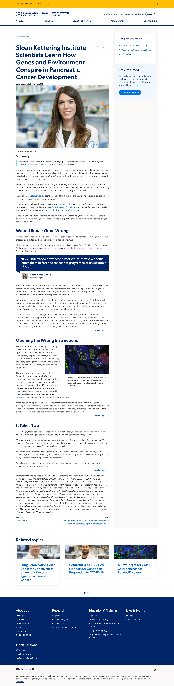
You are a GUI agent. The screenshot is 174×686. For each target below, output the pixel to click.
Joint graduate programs (99, 630)
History (19, 627)
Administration (22, 623)
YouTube (27, 635)
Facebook (20, 635)
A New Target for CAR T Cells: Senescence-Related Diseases (134, 568)
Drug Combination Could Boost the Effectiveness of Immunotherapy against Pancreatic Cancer (86, 522)
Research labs (58, 623)
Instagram (17, 635)
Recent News (24, 37)
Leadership (21, 619)
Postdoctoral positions (26, 658)
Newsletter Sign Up (130, 92)
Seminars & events (133, 619)
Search (150, 14)
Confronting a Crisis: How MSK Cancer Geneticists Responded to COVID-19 (87, 568)
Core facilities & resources (64, 627)
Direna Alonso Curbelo (62, 207)
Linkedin (30, 635)
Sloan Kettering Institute (32, 164)
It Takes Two (126, 54)
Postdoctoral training (98, 619)
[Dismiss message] (157, 3)
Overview (20, 615)
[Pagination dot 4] (88, 593)
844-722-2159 (44, 4)
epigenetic (21, 397)
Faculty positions (23, 654)
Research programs (61, 619)
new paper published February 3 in (59, 210)
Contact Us (21, 631)
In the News (21, 520)
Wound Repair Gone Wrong (134, 45)
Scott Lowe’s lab (37, 196)
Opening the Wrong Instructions (136, 50)
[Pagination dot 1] (85, 593)
